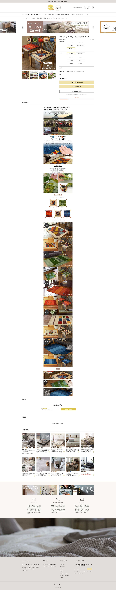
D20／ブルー (71, 48)
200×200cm (80, 53)
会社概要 (61, 577)
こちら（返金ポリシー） (60, 510)
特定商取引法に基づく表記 (64, 575)
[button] (22, 27)
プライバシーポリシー (63, 573)
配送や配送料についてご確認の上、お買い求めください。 (77, 94)
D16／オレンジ (71, 45)
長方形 (41, 18)
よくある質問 (75, 7)
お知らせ (61, 568)
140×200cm (71, 53)
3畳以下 (38, 18)
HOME (23, 18)
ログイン (52, 505)
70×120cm (71, 63)
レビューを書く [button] (68, 409)
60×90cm (80, 60)
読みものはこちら (25, 570)
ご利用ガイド (62, 564)
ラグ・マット (28, 18)
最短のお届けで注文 (76, 86)
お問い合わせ (79, 7)
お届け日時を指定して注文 (77, 82)
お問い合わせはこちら (48, 564)
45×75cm (71, 60)
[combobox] (82, 14)
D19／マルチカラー (80, 45)
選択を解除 (92, 39)
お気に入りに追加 (78, 91)
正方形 (45, 18)
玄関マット (49, 18)
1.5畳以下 (34, 18)
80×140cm (80, 63)
